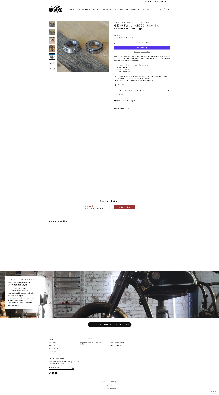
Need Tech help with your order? (130, 90)
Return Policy (53, 342)
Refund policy (53, 351)
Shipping (117, 37)
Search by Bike (82, 9)
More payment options (142, 52)
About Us (134, 9)
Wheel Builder (106, 9)
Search (51, 340)
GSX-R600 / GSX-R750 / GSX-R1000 (138, 22)
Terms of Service (54, 348)
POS (102, 388)
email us (119, 95)
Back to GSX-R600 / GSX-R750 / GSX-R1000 (110, 324)
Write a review (124, 207)
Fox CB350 (52, 345)
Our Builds (145, 9)
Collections (122, 22)
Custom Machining (121, 9)
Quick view (63, 253)
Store (94, 9)
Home (72, 9)
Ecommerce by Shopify (112, 388)
